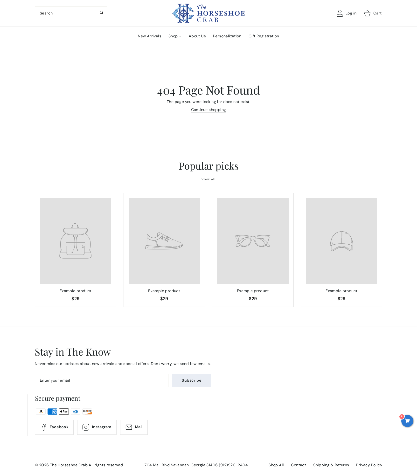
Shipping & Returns (331, 465)
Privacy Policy (369, 465)
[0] (407, 421)
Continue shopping (208, 109)
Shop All (276, 465)
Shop (173, 36)
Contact (298, 465)
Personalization (227, 36)
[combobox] (71, 13)
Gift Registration (264, 36)
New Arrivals (149, 36)
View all (209, 179)
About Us (197, 36)
